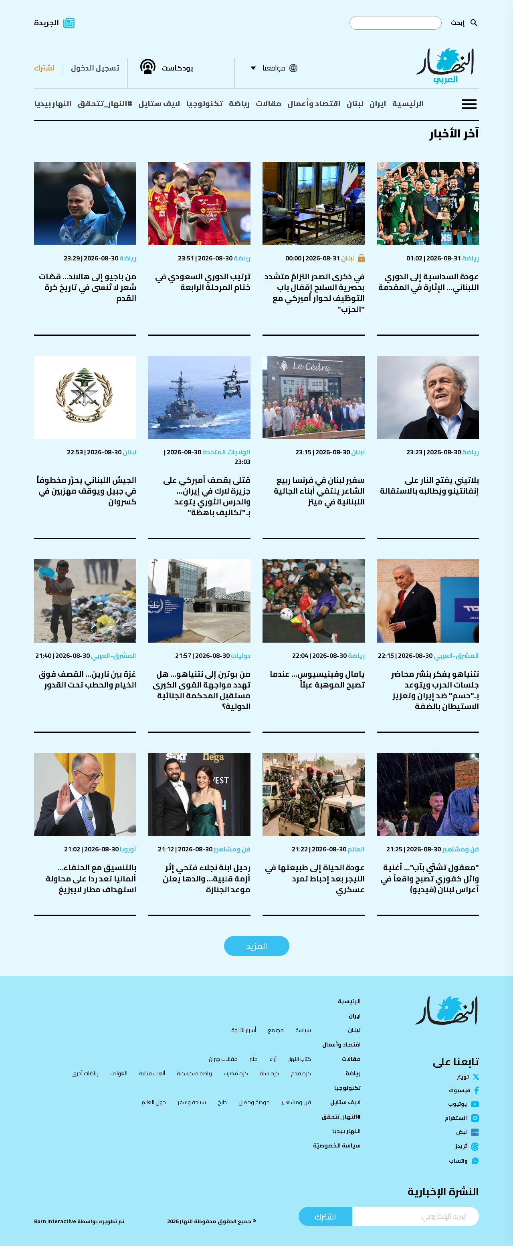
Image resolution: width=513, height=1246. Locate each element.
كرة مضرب (236, 1073)
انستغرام (456, 1118)
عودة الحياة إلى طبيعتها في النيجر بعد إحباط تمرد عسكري (315, 878)
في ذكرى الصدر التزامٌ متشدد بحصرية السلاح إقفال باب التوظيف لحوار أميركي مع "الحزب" (315, 293)
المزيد (256, 946)
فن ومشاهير (460, 849)
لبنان (355, 103)
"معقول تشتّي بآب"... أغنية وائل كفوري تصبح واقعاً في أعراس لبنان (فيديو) (429, 878)
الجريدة (46, 22)
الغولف (118, 1073)
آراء (273, 1059)
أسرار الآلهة (243, 1030)
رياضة (239, 103)
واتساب (458, 1161)
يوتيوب (457, 1104)
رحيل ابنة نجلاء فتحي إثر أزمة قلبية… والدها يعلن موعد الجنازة (206, 878)
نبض (461, 1132)
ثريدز (461, 1146)
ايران (378, 103)
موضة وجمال (254, 1102)
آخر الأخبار (454, 133)
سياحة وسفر (192, 1102)
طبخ (222, 1102)
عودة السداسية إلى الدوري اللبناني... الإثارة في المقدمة (428, 281)
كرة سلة (269, 1073)
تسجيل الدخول (95, 68)
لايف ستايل (159, 103)
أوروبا (127, 849)
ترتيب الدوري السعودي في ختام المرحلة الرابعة (202, 281)
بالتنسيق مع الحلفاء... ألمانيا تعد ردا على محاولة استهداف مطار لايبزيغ (91, 878)
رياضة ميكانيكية (194, 1073)
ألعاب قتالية (152, 1073)
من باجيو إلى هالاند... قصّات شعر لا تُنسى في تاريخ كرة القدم (87, 287)
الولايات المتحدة (225, 452)
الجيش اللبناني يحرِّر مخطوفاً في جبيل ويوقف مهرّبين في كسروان (86, 490)
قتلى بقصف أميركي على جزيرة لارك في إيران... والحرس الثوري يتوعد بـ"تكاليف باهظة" (206, 496)
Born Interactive (55, 1221)
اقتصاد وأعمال (314, 103)
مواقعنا (274, 68)
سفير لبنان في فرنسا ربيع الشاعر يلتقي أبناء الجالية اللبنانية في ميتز (319, 490)
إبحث (458, 22)
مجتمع (276, 1030)
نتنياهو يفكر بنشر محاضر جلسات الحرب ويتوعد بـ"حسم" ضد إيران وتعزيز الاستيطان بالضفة (435, 690)
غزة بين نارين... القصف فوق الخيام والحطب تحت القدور (87, 679)
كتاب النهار (299, 1059)
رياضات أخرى (85, 1073)
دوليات (240, 655)
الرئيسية (408, 103)
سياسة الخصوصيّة (337, 1145)
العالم (355, 849)
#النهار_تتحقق (105, 103)
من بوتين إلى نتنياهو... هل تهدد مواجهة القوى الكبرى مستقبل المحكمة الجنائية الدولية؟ (201, 690)
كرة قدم (301, 1073)
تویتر (463, 1077)
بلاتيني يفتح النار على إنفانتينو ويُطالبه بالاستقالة (429, 485)
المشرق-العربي (455, 655)
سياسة (303, 1030)
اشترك (44, 68)
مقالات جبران (223, 1059)
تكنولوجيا (204, 103)
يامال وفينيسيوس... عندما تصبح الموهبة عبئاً (317, 679)
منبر (253, 1059)
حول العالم (153, 1102)
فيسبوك (460, 1090)
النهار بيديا (53, 103)
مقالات (268, 103)
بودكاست (177, 68)
